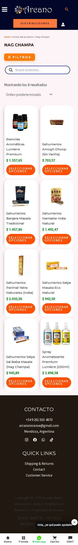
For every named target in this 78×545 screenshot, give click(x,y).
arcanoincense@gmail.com (39, 425)
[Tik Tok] (51, 440)
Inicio (7, 37)
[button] (67, 9)
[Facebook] (35, 440)
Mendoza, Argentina (39, 431)
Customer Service (39, 475)
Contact (39, 469)
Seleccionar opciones (21, 170)
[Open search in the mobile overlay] (37, 70)
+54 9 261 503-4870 (39, 419)
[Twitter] (43, 440)
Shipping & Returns (39, 463)
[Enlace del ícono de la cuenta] (63, 24)
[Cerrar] (74, 522)
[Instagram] (26, 440)
